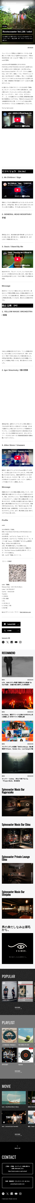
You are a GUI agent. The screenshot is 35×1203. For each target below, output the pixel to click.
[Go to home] (9, 3)
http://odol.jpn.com (25, 612)
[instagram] (20, 643)
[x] (7, 643)
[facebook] (11, 643)
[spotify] (3, 643)
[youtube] (16, 643)
